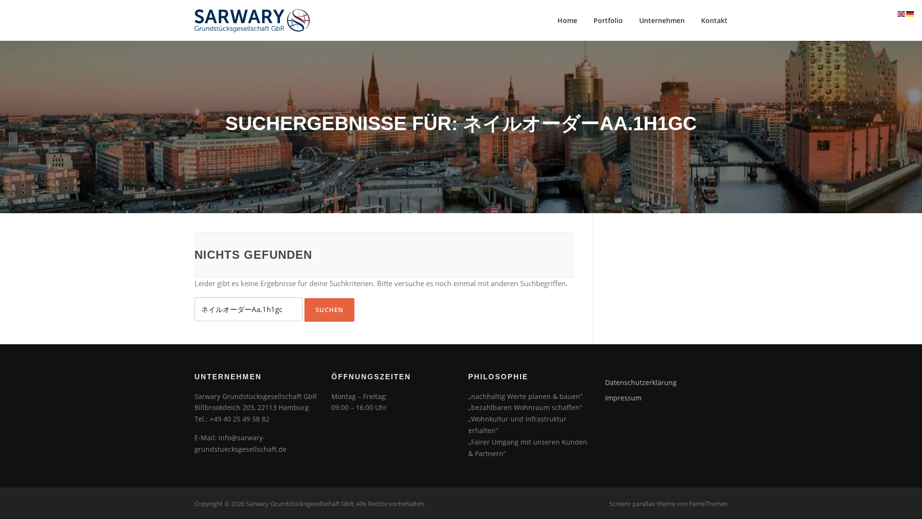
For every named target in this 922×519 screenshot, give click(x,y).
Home (567, 20)
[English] (902, 13)
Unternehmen (662, 20)
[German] (910, 13)
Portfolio (608, 20)
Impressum (623, 397)
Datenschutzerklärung (641, 382)
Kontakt (714, 20)
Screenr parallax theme (642, 503)
